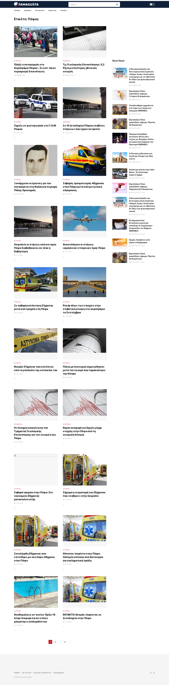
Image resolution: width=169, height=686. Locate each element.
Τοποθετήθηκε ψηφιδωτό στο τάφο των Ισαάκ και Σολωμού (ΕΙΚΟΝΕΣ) (141, 108)
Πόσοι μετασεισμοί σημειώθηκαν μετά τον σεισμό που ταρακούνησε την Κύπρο (84, 370)
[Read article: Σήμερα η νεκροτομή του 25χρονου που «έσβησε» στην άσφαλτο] (85, 469)
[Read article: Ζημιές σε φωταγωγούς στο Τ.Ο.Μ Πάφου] (36, 103)
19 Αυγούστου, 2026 (137, 262)
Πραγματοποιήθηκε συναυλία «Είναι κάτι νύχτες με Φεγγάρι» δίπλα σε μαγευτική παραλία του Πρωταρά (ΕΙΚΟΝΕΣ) (141, 139)
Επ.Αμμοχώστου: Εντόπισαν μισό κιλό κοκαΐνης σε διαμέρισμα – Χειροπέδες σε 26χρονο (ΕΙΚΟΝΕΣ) (141, 225)
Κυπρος (17, 61)
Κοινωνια (18, 424)
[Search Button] (117, 4)
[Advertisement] (133, 35)
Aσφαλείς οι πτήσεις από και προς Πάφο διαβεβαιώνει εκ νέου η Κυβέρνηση (35, 248)
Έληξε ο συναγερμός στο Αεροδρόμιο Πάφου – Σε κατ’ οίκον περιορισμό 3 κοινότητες (35, 68)
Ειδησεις (27, 10)
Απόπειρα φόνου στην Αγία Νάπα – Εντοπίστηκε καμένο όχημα (141, 172)
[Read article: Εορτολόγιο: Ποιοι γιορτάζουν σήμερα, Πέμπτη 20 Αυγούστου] (119, 123)
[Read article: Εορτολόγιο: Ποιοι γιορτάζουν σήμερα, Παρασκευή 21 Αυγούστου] (119, 188)
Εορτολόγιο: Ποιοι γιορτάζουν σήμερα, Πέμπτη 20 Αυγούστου (142, 122)
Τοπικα (17, 10)
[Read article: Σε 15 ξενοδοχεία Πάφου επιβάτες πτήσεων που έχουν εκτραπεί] (85, 103)
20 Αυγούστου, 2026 (137, 192)
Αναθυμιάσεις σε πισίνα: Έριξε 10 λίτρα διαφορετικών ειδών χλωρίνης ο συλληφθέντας (34, 618)
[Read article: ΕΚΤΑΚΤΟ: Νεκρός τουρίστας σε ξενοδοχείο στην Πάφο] (85, 592)
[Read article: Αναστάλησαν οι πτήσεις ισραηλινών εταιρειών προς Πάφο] (85, 221)
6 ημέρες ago (135, 99)
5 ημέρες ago (135, 128)
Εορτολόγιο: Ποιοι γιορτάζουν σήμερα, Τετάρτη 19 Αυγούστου (139, 93)
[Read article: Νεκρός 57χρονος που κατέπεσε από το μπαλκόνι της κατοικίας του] (36, 344)
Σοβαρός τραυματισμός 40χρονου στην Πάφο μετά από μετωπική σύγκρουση (83, 187)
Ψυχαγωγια (39, 10)
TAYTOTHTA (26, 673)
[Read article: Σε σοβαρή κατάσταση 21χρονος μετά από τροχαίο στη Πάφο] (36, 283)
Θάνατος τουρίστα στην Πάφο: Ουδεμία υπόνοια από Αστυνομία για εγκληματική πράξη (83, 557)
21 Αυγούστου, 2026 (137, 178)
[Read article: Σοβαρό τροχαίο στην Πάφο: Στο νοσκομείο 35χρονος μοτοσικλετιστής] (36, 469)
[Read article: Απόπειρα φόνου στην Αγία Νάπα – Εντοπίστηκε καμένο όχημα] (119, 173)
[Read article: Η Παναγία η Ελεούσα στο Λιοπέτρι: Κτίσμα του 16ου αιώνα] (119, 157)
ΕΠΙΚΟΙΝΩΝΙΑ (58, 673)
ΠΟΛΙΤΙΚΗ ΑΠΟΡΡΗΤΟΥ (42, 673)
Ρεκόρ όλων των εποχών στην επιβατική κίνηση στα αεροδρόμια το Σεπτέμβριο (84, 309)
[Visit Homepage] (26, 4)
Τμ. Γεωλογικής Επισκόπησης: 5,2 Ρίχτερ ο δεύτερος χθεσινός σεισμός (83, 68)
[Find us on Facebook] (150, 672)
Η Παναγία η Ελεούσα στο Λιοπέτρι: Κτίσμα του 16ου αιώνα (141, 156)
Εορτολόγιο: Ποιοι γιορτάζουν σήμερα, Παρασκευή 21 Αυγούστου (141, 186)
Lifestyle (52, 10)
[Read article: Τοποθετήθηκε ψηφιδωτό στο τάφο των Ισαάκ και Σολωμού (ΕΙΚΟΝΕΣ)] (119, 109)
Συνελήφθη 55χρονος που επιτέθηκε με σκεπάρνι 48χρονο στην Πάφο (34, 557)
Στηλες (63, 10)
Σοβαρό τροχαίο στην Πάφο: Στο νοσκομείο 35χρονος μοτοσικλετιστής (33, 496)
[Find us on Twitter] (154, 672)
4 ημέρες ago (135, 85)
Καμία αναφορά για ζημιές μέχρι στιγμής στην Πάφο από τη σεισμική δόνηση (82, 431)
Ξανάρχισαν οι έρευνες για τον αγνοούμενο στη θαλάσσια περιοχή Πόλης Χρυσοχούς (35, 187)
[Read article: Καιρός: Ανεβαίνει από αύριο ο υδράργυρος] (119, 244)
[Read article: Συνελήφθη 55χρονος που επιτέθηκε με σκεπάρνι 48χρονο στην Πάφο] (36, 531)
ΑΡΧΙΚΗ (17, 673)
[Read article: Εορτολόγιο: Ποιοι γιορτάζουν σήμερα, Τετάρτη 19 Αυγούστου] (119, 95)
